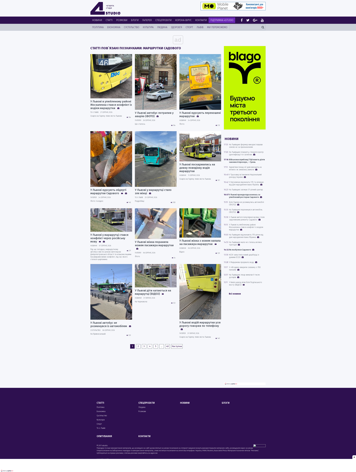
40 (167, 346)
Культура (148, 27)
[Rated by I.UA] (259, 446)
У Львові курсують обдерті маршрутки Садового (108, 191)
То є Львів (101, 428)
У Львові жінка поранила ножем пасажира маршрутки (154, 243)
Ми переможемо (217, 27)
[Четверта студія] (105, 8)
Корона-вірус (183, 20)
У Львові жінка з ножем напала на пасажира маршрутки (200, 242)
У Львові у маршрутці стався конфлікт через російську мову (109, 238)
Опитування (104, 436)
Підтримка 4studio (221, 20)
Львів (200, 27)
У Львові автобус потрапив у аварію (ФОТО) (154, 114)
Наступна (177, 346)
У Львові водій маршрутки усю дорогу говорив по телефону (200, 324)
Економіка (113, 27)
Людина (162, 27)
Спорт (189, 27)
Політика (98, 27)
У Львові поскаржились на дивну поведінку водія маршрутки (197, 168)
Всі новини (235, 293)
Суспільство (131, 27)
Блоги (135, 20)
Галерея (147, 20)
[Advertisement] (245, 341)
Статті (109, 20)
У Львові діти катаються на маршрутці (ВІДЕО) (153, 292)
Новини (97, 20)
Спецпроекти (163, 20)
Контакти (201, 20)
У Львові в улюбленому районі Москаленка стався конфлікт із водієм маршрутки (111, 105)
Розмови (121, 20)
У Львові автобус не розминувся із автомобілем (109, 324)
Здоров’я (176, 27)
